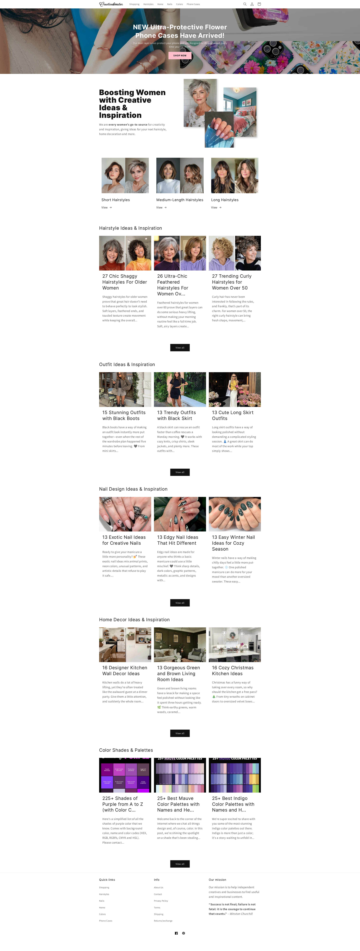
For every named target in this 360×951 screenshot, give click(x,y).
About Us (158, 887)
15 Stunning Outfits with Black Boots (124, 415)
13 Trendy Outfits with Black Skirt (176, 415)
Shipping (158, 914)
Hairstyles (104, 894)
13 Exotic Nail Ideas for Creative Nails (124, 540)
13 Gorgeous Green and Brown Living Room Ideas (178, 673)
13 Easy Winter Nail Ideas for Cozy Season (233, 543)
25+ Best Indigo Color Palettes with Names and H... (233, 804)
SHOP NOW (179, 55)
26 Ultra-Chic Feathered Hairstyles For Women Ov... (172, 284)
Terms (157, 907)
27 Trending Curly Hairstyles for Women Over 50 (232, 282)
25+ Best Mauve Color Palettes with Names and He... (178, 804)
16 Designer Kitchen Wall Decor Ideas (124, 670)
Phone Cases (105, 920)
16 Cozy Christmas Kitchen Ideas (233, 670)
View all (180, 347)
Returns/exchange (163, 920)
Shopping (104, 887)
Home (102, 907)
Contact (158, 894)
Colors (102, 914)
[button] (245, 4)
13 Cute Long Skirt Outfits (233, 415)
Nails (101, 900)
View (105, 207)
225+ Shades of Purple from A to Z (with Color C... (122, 804)
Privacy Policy (161, 900)
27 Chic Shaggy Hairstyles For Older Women (124, 282)
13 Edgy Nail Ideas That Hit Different (177, 540)
